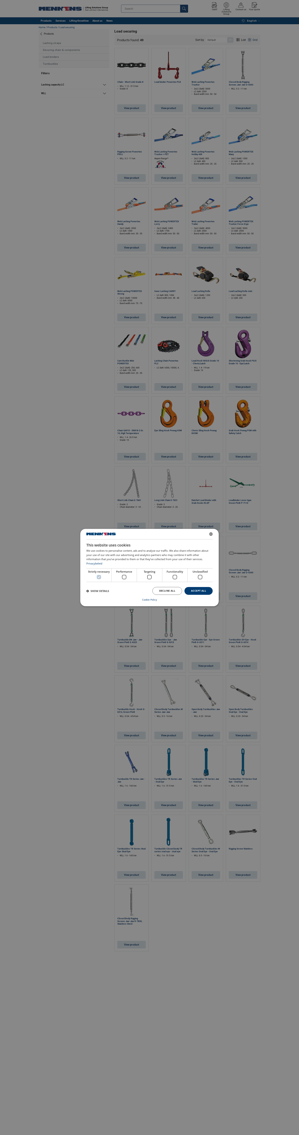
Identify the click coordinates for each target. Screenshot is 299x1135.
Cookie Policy (149, 599)
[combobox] (211, 534)
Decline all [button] (167, 591)
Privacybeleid (94, 563)
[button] (97, 591)
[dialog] (149, 567)
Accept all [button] (198, 591)
